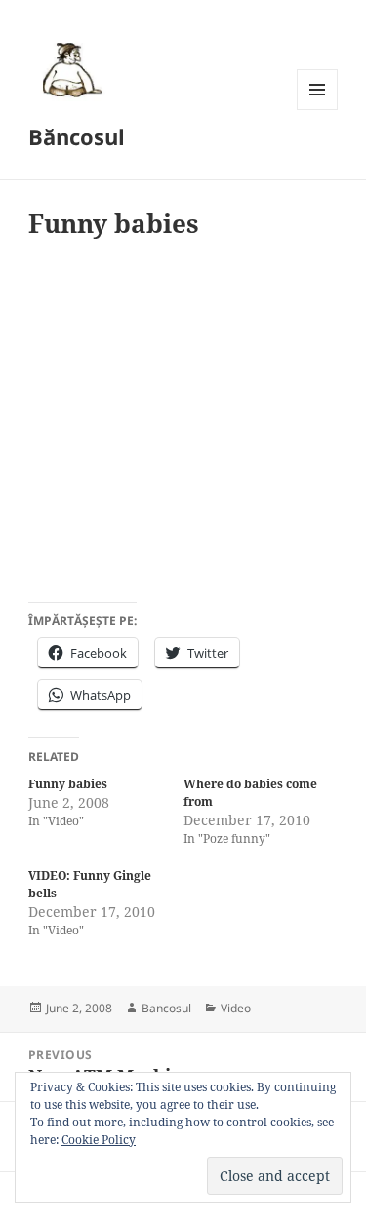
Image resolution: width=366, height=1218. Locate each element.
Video (236, 1008)
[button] (69, 69)
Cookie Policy (98, 1139)
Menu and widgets (318, 109)
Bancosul (166, 1008)
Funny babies (67, 784)
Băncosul (76, 136)
